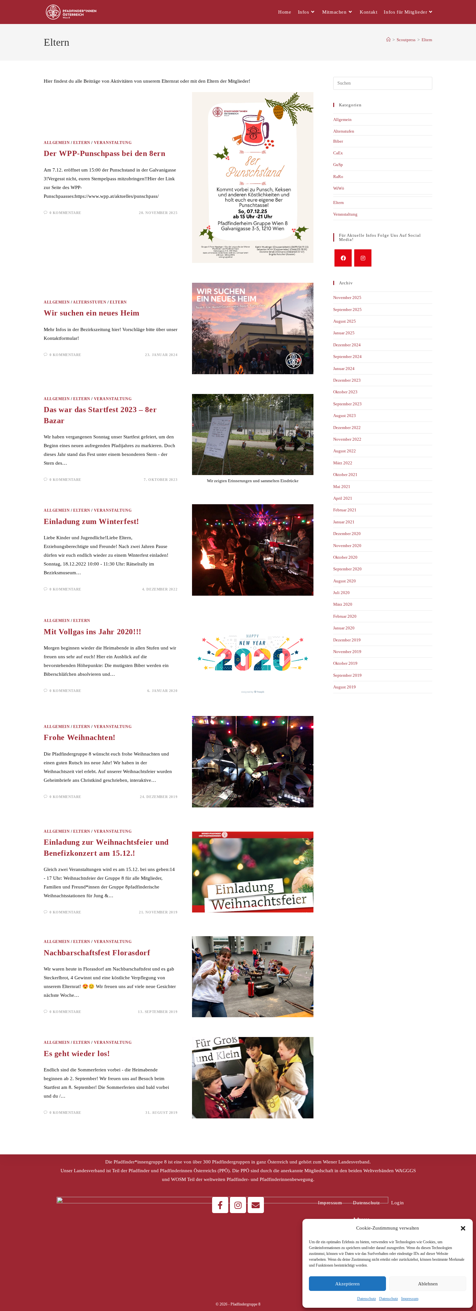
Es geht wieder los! (77, 1053)
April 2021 (342, 498)
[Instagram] (363, 258)
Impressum (409, 1298)
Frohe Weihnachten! (80, 737)
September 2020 (347, 568)
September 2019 (347, 675)
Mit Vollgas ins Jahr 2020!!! (93, 631)
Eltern (427, 39)
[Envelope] (256, 1205)
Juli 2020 (341, 592)
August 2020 (344, 580)
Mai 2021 (341, 486)
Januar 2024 (344, 368)
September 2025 (347, 309)
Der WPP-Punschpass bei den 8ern (104, 153)
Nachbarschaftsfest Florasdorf (97, 952)
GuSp (338, 164)
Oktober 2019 (345, 663)
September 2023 (347, 403)
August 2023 (344, 415)
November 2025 (347, 297)
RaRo (338, 176)
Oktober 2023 (345, 391)
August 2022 (344, 450)
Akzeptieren (347, 1283)
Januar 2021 (344, 521)
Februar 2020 (345, 616)
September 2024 (347, 356)
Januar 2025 (344, 332)
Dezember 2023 (347, 380)
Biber (338, 141)
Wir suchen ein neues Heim (92, 313)
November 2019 (347, 651)
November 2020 (347, 545)
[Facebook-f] (220, 1205)
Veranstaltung (113, 142)
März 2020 (342, 604)
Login (397, 1202)
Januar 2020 (344, 628)
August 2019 (344, 687)
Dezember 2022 (347, 427)
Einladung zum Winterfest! (91, 521)
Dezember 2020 (347, 533)
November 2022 (347, 439)
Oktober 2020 (345, 557)
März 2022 (342, 462)
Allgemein (57, 142)
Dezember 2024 (347, 344)
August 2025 (344, 321)
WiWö (338, 188)
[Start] (388, 39)
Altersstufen (89, 302)
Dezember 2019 (347, 640)
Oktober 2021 (345, 474)
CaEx (338, 152)
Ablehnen (428, 1283)
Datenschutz (366, 1298)
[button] (463, 1228)
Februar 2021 (345, 509)
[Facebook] (343, 258)
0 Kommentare (65, 213)
